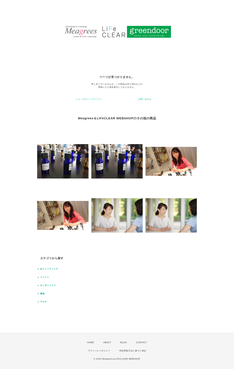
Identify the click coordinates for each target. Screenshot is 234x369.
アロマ (43, 302)
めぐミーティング (49, 269)
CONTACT (141, 342)
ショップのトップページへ (89, 99)
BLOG (123, 342)
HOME (90, 342)
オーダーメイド (48, 285)
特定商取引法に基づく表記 (132, 350)
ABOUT (107, 342)
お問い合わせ (144, 99)
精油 (42, 293)
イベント (44, 277)
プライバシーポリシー (99, 350)
